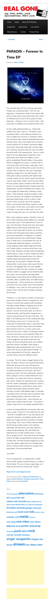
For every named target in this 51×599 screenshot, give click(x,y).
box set (20, 497)
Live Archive (35, 27)
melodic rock (13, 516)
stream (19, 544)
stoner (10, 544)
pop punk (16, 525)
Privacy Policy (34, 32)
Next (41, 39)
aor (8, 497)
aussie (13, 497)
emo (26, 505)
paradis (27, 479)
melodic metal (39, 512)
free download (37, 504)
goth (39, 508)
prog (37, 525)
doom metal (11, 504)
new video (22, 521)
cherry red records (16, 501)
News (17, 22)
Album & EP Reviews (29, 22)
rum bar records (14, 534)
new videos (35, 521)
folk (30, 504)
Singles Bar (11, 27)
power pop (27, 525)
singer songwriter (19, 539)
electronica (20, 504)
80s (11, 494)
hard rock (23, 511)
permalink (24, 481)
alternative (26, 493)
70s (8, 494)
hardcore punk (12, 512)
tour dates (31, 544)
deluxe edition (32, 501)
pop (9, 525)
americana (38, 493)
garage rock (31, 507)
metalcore (20, 479)
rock (31, 530)
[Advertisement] (28, 567)
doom (39, 501)
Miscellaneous (12, 32)
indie (32, 511)
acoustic (15, 494)
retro (24, 531)
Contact (23, 32)
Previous (11, 39)
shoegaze (26, 535)
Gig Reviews (23, 27)
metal (14, 479)
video (40, 544)
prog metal (34, 479)
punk (17, 531)
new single (11, 522)
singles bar (37, 539)
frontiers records (16, 507)
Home (9, 22)
